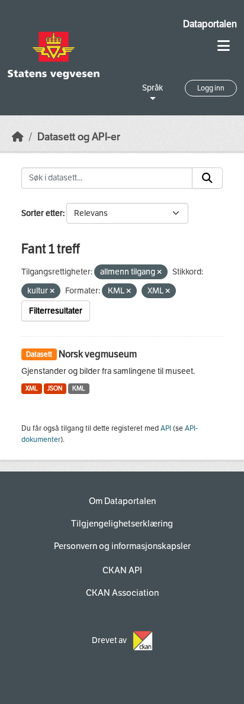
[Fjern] (159, 272)
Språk (152, 88)
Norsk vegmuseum (98, 354)
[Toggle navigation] (223, 46)
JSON (54, 388)
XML (31, 388)
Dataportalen (210, 24)
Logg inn (210, 88)
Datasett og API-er (78, 137)
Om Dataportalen (122, 501)
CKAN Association (122, 592)
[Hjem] (18, 137)
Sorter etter (42, 213)
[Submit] (207, 178)
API (165, 428)
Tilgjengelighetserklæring (122, 523)
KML (78, 388)
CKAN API (122, 570)
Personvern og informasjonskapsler (122, 546)
